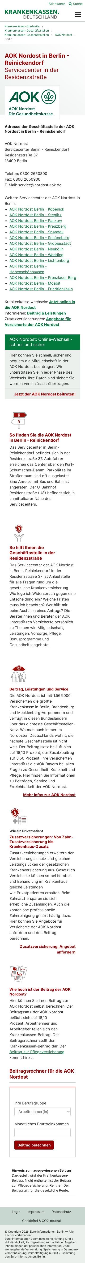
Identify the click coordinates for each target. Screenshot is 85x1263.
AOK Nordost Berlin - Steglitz (35, 214)
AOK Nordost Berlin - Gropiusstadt (40, 243)
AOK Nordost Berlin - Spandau (36, 232)
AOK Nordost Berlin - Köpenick (36, 209)
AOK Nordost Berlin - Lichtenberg (39, 260)
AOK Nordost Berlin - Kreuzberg (37, 226)
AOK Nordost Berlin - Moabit (34, 283)
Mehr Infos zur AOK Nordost (49, 794)
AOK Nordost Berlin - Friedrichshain (41, 288)
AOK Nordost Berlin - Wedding (36, 254)
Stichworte (57, 4)
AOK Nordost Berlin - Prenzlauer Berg (42, 277)
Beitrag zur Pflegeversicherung (36, 1051)
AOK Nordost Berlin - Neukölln (36, 249)
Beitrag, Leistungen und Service (38, 689)
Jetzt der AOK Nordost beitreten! (45, 394)
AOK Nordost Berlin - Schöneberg (39, 237)
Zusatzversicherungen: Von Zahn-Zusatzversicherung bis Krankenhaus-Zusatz (41, 842)
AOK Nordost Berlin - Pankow (35, 220)
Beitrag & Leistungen (46, 313)
